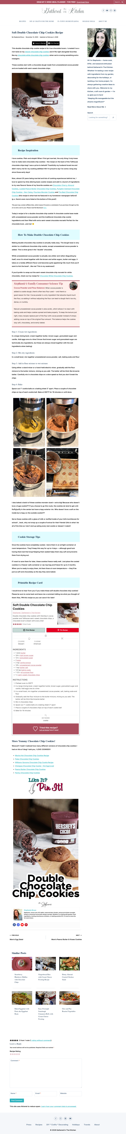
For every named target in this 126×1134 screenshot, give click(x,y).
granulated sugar (26, 658)
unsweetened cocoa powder (30, 665)
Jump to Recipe (40, 43)
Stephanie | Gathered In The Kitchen (26, 613)
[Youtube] (22, 924)
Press (28, 1125)
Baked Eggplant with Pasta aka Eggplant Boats (22, 1011)
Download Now (83, 2)
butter (23, 653)
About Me (102, 21)
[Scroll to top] (121, 1131)
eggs (19, 660)
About (97, 1125)
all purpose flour (27, 672)
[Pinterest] (114, 10)
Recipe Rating (15, 1051)
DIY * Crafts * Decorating (57, 1125)
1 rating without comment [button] (41, 1040)
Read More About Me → (96, 107)
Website (63, 1093)
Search (90, 113)
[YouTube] (107, 10)
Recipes (22, 21)
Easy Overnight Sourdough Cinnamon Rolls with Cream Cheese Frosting (45, 1014)
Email (38, 1093)
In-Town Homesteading (68, 21)
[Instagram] (110, 10)
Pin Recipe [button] (64, 630)
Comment (15, 1061)
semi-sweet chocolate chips (29, 675)
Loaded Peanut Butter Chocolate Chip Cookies (37, 189)
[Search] (113, 117)
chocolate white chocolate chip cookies (33, 55)
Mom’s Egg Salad (16, 937)
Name (13, 1093)
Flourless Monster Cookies (44, 192)
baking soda (26, 670)
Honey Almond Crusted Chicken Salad (68, 977)
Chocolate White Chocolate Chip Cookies (56, 276)
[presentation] (22, 963)
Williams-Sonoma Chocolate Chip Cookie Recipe (34, 762)
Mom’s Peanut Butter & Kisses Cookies (66, 937)
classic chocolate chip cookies (37, 52)
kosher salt (24, 668)
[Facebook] (103, 10)
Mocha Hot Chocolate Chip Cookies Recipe (32, 756)
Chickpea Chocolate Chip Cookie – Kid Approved (34, 766)
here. (45, 208)
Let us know (44, 730)
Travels (87, 1125)
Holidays (76, 1125)
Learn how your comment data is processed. (58, 1106)
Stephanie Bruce (19, 37)
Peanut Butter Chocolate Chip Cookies (30, 769)
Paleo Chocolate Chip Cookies (27, 759)
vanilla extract (25, 663)
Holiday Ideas (88, 21)
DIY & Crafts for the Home (42, 21)
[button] (14, 624)
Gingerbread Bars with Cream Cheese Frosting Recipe (45, 977)
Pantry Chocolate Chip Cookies (27, 773)
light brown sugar (26, 655)
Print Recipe (54, 43)
